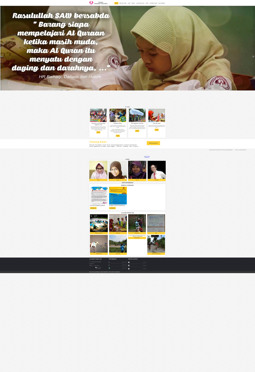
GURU (129, 3)
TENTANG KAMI (122, 3)
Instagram (144, 265)
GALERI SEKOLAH (140, 3)
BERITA (133, 3)
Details (98, 132)
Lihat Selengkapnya (127, 182)
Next (253, 56)
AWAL (116, 3)
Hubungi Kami (153, 143)
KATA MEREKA (161, 3)
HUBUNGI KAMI (153, 3)
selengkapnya (93, 208)
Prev (2, 56)
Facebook (144, 262)
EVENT (146, 3)
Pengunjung (147, 157)
